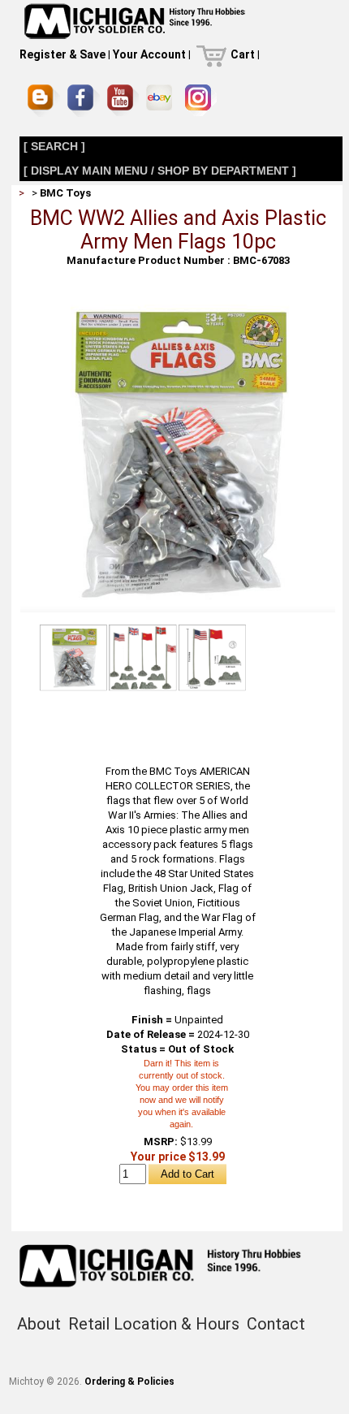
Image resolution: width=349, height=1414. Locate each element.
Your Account (149, 54)
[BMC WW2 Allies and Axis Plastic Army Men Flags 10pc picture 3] (212, 657)
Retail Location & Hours (153, 1324)
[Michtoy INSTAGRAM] (201, 100)
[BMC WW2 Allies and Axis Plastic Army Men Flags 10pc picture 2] (143, 657)
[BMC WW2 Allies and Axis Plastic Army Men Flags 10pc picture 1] (178, 302)
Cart (243, 54)
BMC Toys (65, 193)
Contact (276, 1324)
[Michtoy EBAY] (162, 100)
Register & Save (62, 54)
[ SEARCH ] (54, 146)
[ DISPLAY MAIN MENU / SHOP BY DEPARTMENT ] (160, 170)
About (39, 1324)
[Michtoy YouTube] (123, 100)
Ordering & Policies (129, 1381)
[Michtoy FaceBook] (83, 100)
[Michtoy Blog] (44, 100)
